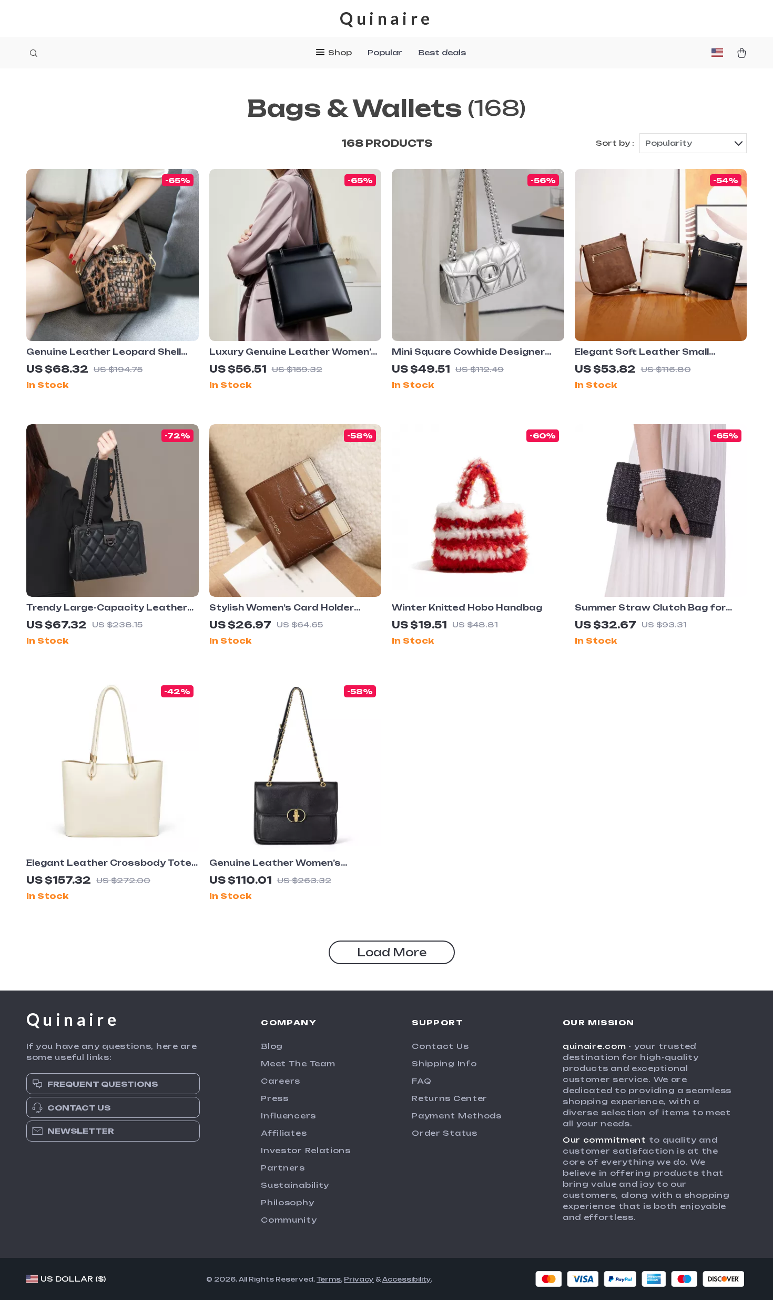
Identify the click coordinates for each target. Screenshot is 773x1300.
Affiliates (284, 1132)
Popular (385, 52)
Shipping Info (444, 1063)
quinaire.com (594, 1046)
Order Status (444, 1132)
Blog (272, 1046)
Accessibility (406, 1279)
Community (289, 1219)
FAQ (421, 1080)
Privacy (359, 1279)
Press (275, 1098)
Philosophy (287, 1202)
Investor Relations (306, 1150)
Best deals (442, 52)
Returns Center (449, 1098)
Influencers (288, 1115)
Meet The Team (298, 1063)
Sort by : (615, 142)
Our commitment (604, 1139)
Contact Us (440, 1046)
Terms (329, 1279)
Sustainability (295, 1185)
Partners (283, 1167)
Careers (280, 1080)
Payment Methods (457, 1115)
